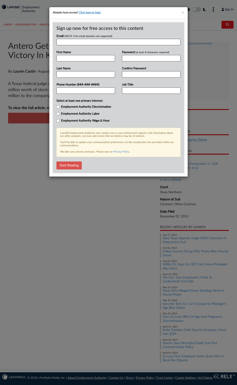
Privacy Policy (121, 151)
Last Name (63, 68)
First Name (63, 52)
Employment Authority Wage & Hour (85, 120)
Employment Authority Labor (80, 113)
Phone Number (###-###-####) (77, 84)
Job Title (127, 84)
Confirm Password (134, 68)
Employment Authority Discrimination (86, 106)
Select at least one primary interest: (79, 100)
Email (84, 36)
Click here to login (90, 12)
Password (145, 52)
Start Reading (69, 165)
